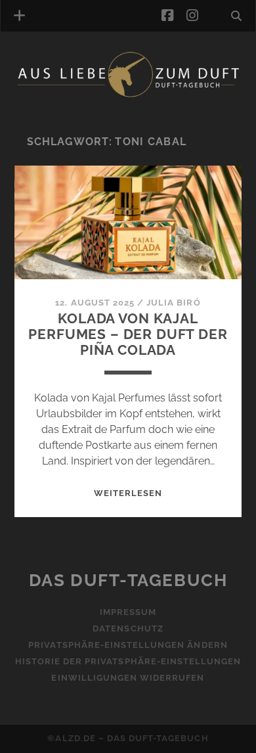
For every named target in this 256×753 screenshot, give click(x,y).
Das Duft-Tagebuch (128, 580)
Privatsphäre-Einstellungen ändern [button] (127, 645)
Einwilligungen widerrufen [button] (127, 678)
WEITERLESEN (128, 493)
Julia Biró (173, 303)
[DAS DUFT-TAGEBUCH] (128, 94)
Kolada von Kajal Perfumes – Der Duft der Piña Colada (127, 334)
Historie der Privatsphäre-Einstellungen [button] (128, 661)
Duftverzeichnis (77, 114)
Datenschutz (128, 628)
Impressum (128, 612)
